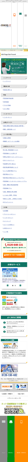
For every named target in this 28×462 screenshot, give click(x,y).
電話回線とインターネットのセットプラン (15, 181)
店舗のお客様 (7, 138)
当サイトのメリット (8, 160)
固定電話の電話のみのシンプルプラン (13, 177)
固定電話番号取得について (10, 167)
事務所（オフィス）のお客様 (11, 141)
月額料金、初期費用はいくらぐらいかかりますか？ (15, 327)
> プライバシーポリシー (13, 398)
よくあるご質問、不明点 (10, 195)
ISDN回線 (6, 101)
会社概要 (5, 210)
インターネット (7, 117)
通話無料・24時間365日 (21, 452)
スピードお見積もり (8, 224)
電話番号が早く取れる (9, 164)
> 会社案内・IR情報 (6, 393)
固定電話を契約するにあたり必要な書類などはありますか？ (15, 331)
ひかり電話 (6, 108)
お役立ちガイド (7, 228)
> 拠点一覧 (20, 393)
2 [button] (15, 285)
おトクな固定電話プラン (10, 170)
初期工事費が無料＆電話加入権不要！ (13, 126)
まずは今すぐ (20, 46)
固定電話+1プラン (8, 174)
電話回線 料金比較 (8, 98)
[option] (14, 275)
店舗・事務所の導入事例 (10, 191)
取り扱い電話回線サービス (10, 150)
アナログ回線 (7, 105)
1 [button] (12, 285)
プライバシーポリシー (9, 214)
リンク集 (5, 231)
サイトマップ (7, 221)
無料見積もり (10, 452)
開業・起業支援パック (9, 129)
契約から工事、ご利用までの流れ (12, 198)
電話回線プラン (7, 188)
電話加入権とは (7, 89)
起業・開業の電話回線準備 (10, 184)
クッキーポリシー (8, 217)
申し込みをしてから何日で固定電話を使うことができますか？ (15, 322)
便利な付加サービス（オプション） (13, 157)
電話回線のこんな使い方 (10, 153)
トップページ (7, 81)
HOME (12, 50)
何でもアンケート (8, 202)
